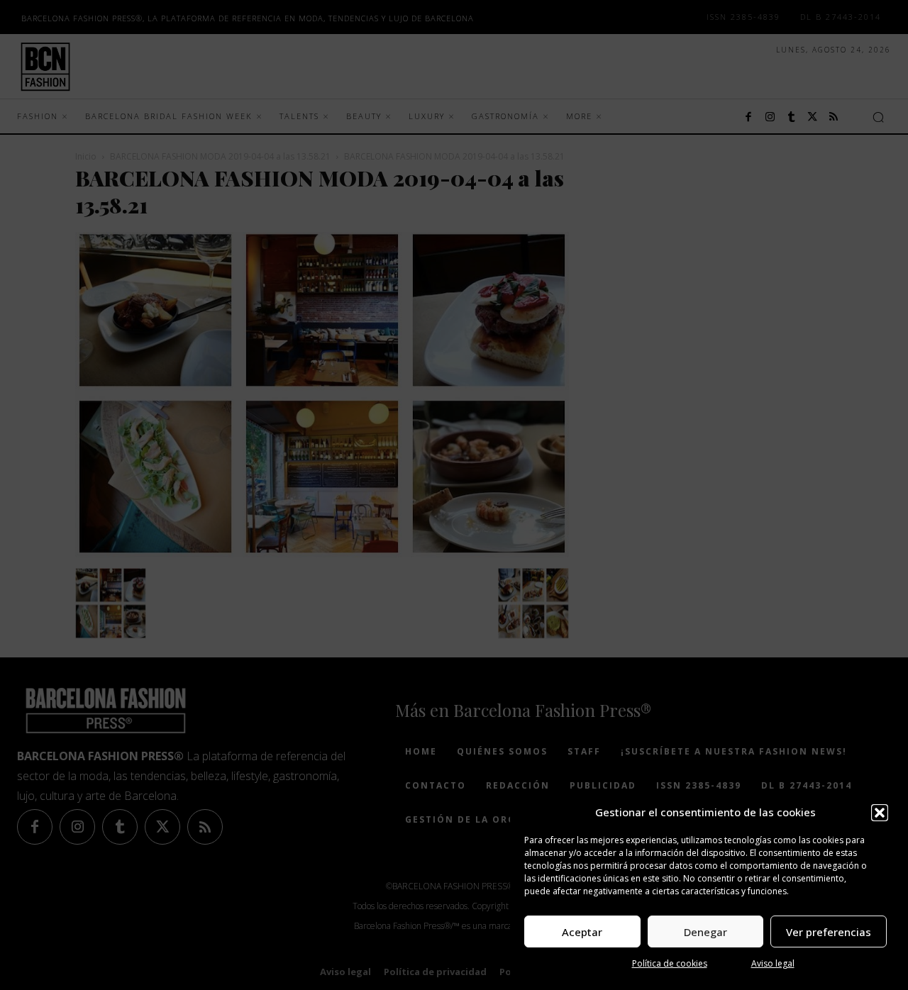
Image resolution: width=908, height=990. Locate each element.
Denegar (705, 932)
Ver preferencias (828, 932)
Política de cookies (669, 963)
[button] (880, 813)
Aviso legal (772, 963)
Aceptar (582, 932)
